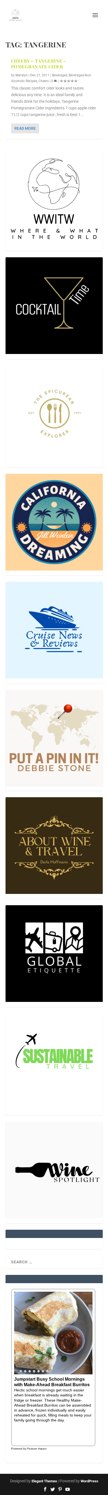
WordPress (89, 1481)
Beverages (59, 75)
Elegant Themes (44, 1481)
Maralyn (22, 75)
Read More (25, 128)
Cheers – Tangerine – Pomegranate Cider (38, 63)
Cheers (43, 81)
